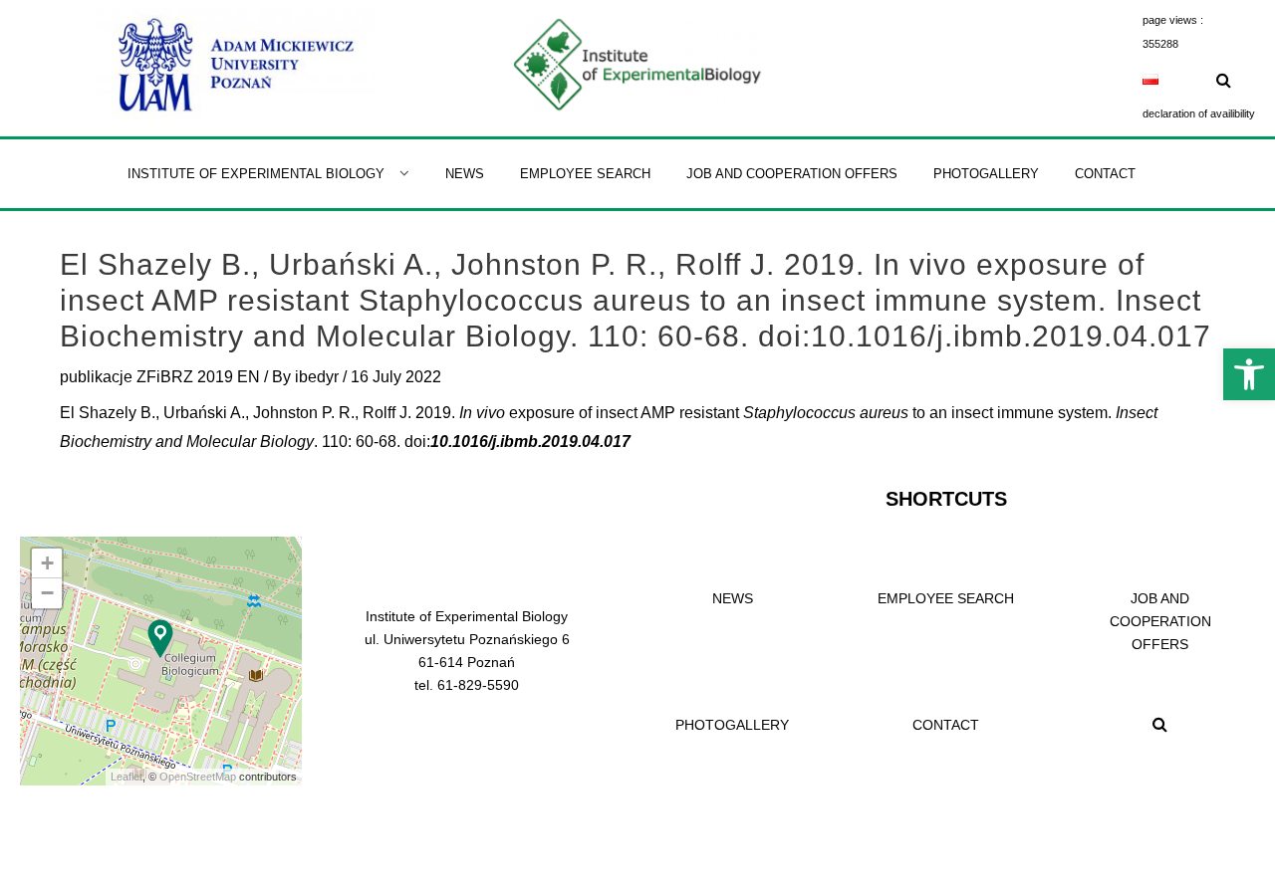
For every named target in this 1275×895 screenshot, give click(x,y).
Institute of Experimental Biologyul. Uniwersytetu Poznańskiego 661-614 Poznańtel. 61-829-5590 (467, 650)
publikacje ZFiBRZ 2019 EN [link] (160, 376)
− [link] (47, 592)
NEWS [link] (732, 598)
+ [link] (47, 563)
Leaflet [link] (126, 777)
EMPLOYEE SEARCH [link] (946, 598)
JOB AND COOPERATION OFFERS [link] (1160, 621)
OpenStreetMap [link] (197, 777)
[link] (1249, 374)
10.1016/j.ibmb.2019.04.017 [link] (530, 441)
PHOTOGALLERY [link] (732, 725)
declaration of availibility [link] (1199, 113)
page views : (1173, 20)
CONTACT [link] (945, 725)
